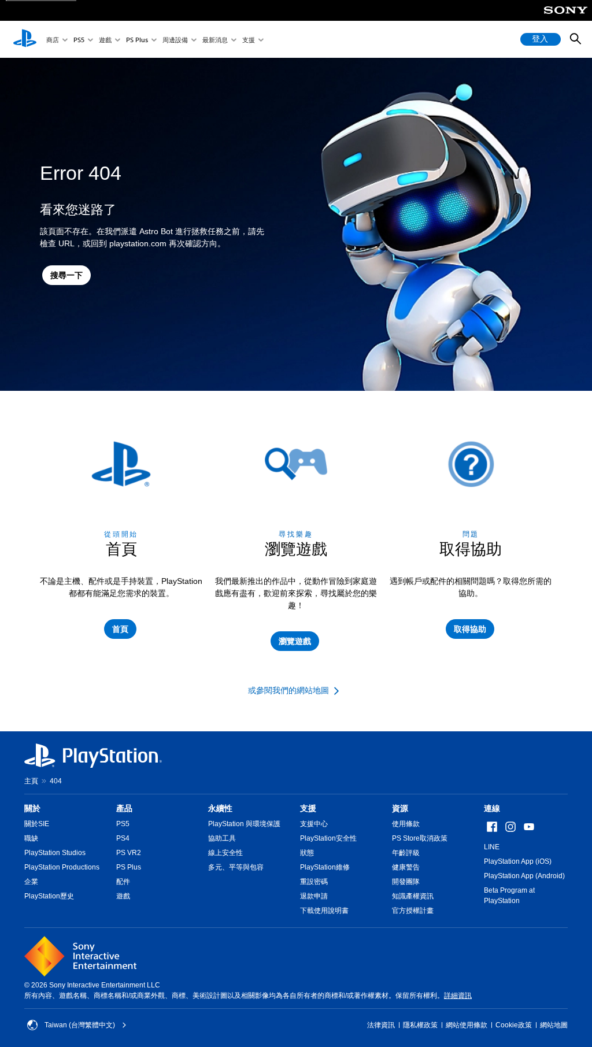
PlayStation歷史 (49, 896)
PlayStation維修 (325, 867)
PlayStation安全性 (328, 838)
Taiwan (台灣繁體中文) (80, 1025)
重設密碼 (314, 882)
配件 (123, 882)
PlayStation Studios (55, 853)
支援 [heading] (308, 808)
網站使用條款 (466, 1025)
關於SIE (36, 824)
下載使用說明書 (324, 911)
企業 (31, 882)
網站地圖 (554, 1025)
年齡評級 (406, 853)
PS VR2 (128, 853)
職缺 (31, 838)
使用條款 (406, 824)
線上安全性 (225, 853)
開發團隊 (406, 882)
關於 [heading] (32, 808)
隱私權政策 (420, 1025)
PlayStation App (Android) (524, 876)
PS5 (78, 39)
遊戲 (105, 39)
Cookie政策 (513, 1025)
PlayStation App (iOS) (518, 861)
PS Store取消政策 (419, 838)
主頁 (31, 781)
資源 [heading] (400, 808)
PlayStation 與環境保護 (244, 824)
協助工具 (222, 838)
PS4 (123, 838)
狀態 (307, 853)
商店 (52, 39)
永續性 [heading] (220, 808)
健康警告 (406, 867)
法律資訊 (381, 1025)
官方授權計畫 (413, 911)
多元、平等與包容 (236, 867)
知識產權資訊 (413, 896)
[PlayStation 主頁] (24, 39)
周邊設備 (175, 39)
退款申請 (314, 896)
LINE (492, 847)
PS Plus (137, 39)
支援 (248, 39)
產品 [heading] (124, 808)
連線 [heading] (492, 808)
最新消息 (215, 39)
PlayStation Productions (61, 867)
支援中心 (314, 824)
